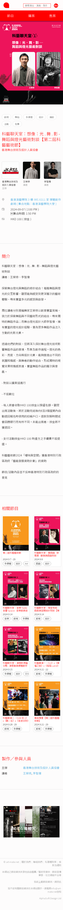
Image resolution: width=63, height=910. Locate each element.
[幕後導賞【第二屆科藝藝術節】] (47, 698)
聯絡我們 (37, 862)
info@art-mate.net (54, 890)
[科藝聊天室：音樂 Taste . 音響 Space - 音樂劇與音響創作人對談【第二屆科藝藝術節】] (16, 588)
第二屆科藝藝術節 (12, 552)
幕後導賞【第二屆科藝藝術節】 (46, 719)
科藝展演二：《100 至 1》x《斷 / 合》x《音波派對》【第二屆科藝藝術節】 (15, 720)
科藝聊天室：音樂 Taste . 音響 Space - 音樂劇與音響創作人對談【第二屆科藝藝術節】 (15, 612)
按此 (59, 881)
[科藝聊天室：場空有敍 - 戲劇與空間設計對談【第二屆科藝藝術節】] (47, 588)
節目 (10, 15)
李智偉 (47, 181)
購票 (31, 15)
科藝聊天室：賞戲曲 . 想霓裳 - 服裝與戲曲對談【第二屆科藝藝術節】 (46, 555)
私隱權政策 (50, 862)
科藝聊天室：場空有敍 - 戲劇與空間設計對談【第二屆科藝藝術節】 (46, 610)
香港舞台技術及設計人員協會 (20, 150)
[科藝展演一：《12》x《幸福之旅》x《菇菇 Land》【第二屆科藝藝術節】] (47, 643)
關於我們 (26, 862)
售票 (52, 15)
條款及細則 (56, 863)
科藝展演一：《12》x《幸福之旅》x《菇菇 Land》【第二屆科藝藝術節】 (46, 665)
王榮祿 (26, 181)
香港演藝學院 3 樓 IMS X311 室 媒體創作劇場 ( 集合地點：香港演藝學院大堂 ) (35, 201)
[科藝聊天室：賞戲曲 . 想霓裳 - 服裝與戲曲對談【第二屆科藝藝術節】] (47, 533)
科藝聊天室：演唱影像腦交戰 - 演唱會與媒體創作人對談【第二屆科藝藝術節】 (15, 667)
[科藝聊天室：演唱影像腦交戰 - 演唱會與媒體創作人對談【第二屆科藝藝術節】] (16, 643)
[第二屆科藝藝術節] (16, 533)
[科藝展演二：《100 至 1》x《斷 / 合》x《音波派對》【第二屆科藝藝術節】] (16, 698)
